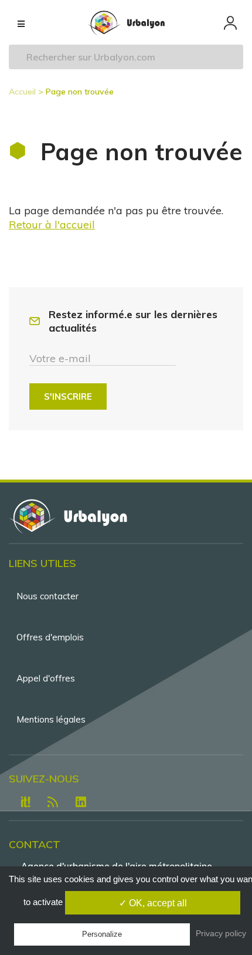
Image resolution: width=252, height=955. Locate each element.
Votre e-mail (60, 358)
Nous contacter (47, 596)
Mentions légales (51, 719)
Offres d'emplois (50, 637)
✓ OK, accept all (153, 903)
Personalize (102, 934)
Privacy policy (221, 933)
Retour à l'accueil (52, 224)
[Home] (126, 23)
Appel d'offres (45, 678)
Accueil (22, 91)
